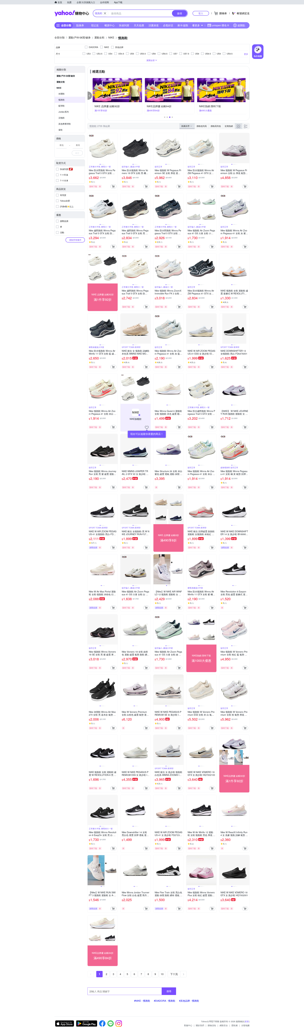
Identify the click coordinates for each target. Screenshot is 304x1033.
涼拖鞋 (61, 117)
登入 (200, 13)
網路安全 (224, 1025)
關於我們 (200, 1025)
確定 (77, 152)
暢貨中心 (109, 25)
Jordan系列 (63, 111)
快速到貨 (124, 25)
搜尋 (169, 991)
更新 (247, 1021)
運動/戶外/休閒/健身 (66, 75)
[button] (90, 96)
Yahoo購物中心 (71, 13)
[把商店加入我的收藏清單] (147, 427)
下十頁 (174, 974)
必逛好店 (168, 25)
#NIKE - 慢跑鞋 (142, 1000)
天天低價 (139, 25)
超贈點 (241, 25)
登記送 (95, 25)
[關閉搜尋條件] (105, 13)
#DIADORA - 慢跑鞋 (164, 1000)
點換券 (80, 25)
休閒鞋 (61, 93)
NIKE (59, 87)
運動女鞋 (61, 81)
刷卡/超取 (182, 25)
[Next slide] (116, 148)
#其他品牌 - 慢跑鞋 (189, 1000)
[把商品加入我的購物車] (113, 186)
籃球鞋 (61, 105)
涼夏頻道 (154, 25)
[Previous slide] (90, 148)
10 (162, 974)
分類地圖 (245, 1025)
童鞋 (60, 129)
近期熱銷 (229, 125)
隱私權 (234, 1025)
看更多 (196, 25)
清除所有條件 (75, 239)
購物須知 (212, 1025)
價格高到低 (216, 125)
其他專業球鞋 (64, 123)
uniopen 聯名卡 (220, 25)
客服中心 (188, 1025)
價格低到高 (201, 125)
